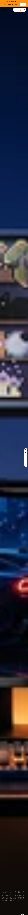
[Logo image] (4, 10)
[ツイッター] (26, 460)
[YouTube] (26, 452)
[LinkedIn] (26, 450)
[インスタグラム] (26, 455)
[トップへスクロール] (26, 462)
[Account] (17, 10)
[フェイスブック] (26, 457)
